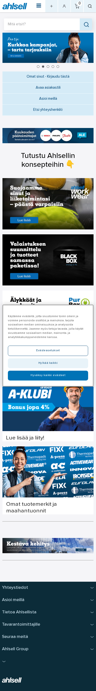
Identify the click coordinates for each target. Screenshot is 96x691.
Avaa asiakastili (48, 87)
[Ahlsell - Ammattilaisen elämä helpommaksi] (14, 6)
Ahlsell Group (15, 649)
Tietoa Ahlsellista (19, 612)
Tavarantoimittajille (21, 624)
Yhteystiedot (15, 588)
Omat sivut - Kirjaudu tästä (48, 76)
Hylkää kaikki (48, 363)
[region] (48, 345)
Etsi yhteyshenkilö (48, 110)
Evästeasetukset (48, 350)
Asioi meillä (48, 98)
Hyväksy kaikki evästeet (48, 375)
